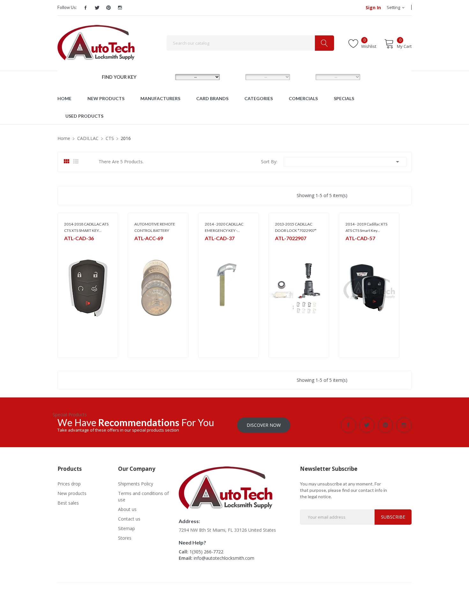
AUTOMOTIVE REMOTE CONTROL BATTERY (154, 227)
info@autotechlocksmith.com (224, 558)
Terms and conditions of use (143, 496)
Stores (124, 538)
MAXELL (141, 246)
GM (67, 246)
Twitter (97, 7)
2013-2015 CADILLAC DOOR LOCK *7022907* (295, 227)
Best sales (68, 503)
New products (71, 493)
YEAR (304, 76)
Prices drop (69, 484)
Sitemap (126, 528)
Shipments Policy (135, 484)
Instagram (120, 7)
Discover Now (264, 425)
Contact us (129, 519)
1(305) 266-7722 (206, 552)
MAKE (164, 76)
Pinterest (108, 7)
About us (127, 509)
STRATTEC (284, 246)
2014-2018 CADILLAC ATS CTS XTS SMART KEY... (86, 227)
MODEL (236, 76)
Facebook (85, 7)
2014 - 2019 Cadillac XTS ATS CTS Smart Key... (366, 227)
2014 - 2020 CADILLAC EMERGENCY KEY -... (224, 227)
